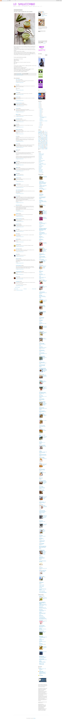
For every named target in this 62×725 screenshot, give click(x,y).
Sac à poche (40, 337)
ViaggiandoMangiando (19, 271)
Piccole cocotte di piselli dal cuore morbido (43, 117)
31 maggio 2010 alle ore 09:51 (19, 94)
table (38, 147)
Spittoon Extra (41, 615)
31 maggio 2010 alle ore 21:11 (19, 274)
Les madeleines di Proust (42, 368)
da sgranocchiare (40, 135)
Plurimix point (40, 171)
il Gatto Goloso (41, 265)
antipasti (40, 132)
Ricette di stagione (41, 172)
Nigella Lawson (41, 169)
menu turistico (41, 523)
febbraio (41, 124)
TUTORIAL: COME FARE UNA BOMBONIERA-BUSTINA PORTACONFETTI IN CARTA (42, 673)
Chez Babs (40, 587)
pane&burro (40, 322)
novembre (41, 109)
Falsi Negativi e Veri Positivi (42, 254)
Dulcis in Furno (41, 271)
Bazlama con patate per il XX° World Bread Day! (45, 218)
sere (16, 136)
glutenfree (42, 138)
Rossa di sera (41, 325)
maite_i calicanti (18, 79)
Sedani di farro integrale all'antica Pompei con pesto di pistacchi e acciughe (45, 370)
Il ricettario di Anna (41, 350)
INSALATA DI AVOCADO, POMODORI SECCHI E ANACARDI (42, 558)
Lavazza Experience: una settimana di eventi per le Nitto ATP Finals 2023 (43, 234)
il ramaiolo (40, 419)
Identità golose (41, 161)
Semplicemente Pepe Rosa (42, 454)
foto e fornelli (41, 395)
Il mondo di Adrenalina (42, 510)
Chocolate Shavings (41, 625)
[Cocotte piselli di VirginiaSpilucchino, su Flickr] (24, 44)
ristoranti (39, 146)
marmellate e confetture (41, 141)
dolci (46, 135)
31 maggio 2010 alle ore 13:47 (19, 251)
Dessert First (41, 609)
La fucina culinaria (41, 413)
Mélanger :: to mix (41, 663)
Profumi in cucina (41, 331)
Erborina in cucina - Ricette (42, 570)
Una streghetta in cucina (42, 392)
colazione (41, 133)
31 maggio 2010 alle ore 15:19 (19, 256)
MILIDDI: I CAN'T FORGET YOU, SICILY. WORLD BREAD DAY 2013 (45, 516)
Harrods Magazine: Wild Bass (42, 644)
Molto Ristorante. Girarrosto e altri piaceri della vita (45, 327)
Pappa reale (40, 236)
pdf (39, 144)
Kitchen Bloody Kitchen (42, 401)
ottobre (41, 110)
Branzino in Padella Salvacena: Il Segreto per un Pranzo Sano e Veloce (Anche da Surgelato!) (42, 183)
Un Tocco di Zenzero (41, 232)
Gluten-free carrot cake (41, 399)
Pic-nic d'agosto (44, 420)
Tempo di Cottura (41, 181)
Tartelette (40, 628)
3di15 (16, 161)
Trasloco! (40, 478)
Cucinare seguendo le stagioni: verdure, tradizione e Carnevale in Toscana (43, 202)
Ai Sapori (40, 175)
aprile (40, 122)
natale (46, 142)
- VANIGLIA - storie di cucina (42, 185)
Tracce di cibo (41, 204)
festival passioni (42, 136)
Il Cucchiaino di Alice (42, 362)
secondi (42, 146)
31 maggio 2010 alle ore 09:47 (19, 82)
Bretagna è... (41, 118)
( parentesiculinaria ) (18, 265)
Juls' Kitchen (41, 200)
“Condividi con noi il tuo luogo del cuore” (45, 437)
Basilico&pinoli (41, 504)
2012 (39, 105)
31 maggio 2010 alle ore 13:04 (19, 236)
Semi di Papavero (41, 386)
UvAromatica (41, 535)
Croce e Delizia (41, 486)
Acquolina (17, 244)
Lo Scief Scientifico (41, 543)
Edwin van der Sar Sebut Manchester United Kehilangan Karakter (42, 297)
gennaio (41, 125)
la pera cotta (40, 567)
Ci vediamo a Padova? (41, 541)
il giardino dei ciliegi (41, 210)
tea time (42, 147)
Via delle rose (41, 239)
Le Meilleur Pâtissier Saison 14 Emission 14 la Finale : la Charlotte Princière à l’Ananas (43, 605)
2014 (39, 103)
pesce (42, 144)
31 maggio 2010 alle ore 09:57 (19, 100)
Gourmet (40, 159)
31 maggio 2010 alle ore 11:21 (19, 202)
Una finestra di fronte (42, 469)
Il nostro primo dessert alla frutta (42, 455)
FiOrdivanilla (40, 538)
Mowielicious (41, 643)
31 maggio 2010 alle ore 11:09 (19, 193)
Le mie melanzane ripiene (44, 531)
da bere (42, 134)
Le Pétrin (40, 612)
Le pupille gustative (41, 529)
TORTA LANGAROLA (41, 237)
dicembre (41, 108)
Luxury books (40, 165)
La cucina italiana (41, 163)
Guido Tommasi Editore (42, 160)
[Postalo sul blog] (25, 73)
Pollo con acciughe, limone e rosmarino (45, 415)
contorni (39, 134)
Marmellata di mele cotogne (42, 521)
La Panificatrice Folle (42, 305)
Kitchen (40, 162)
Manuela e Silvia (18, 129)
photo (45, 144)
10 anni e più (40, 226)
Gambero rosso (41, 158)
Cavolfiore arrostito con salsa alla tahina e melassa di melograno (45, 403)
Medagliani (40, 167)
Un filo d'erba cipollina (42, 425)
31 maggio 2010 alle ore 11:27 (19, 216)
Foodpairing (40, 157)
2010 (39, 107)
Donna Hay (40, 155)
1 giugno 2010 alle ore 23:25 (19, 285)
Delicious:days (41, 636)
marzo (40, 123)
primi (42, 145)
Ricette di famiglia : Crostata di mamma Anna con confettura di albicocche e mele (45, 212)
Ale (16, 124)
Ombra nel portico (41, 259)
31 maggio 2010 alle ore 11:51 (19, 221)
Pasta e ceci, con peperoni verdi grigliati (45, 465)
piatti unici (39, 145)
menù (46, 141)
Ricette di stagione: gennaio (42, 274)
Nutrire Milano (40, 170)
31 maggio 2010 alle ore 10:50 (19, 175)
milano (42, 142)
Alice (16, 229)
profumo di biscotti (41, 407)
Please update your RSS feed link (43, 659)
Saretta (17, 92)
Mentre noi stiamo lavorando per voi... (45, 525)
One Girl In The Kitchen (19, 218)
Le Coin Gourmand (41, 317)
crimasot (17, 108)
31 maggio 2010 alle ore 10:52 (19, 181)
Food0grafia (40, 380)
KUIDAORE (40, 645)
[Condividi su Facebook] (26, 73)
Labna (40, 276)
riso (45, 145)
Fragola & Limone (41, 586)
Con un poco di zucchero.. (42, 311)
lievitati (43, 139)
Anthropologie (41, 675)
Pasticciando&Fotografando (42, 592)
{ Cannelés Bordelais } (41, 664)
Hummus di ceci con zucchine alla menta (45, 598)
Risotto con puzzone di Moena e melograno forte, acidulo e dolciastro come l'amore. (42, 512)
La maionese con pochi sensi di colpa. (45, 333)
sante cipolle (44, 472)
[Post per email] (22, 73)
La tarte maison (41, 194)
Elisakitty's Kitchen (41, 576)
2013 (39, 104)
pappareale (17, 258)
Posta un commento (17, 287)
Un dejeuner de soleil (42, 356)
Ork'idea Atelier (41, 671)
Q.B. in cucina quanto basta (42, 546)
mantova (44, 140)
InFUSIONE (40, 295)
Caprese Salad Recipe (41, 616)
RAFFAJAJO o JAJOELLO (42, 502)
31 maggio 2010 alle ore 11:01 (19, 187)
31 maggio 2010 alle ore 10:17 (19, 141)
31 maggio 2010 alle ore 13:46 (19, 246)
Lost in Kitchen (41, 299)
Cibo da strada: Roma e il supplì (42, 323)
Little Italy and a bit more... (42, 480)
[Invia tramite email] (24, 73)
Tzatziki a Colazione (41, 457)
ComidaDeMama (41, 582)
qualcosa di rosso (41, 374)
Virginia (17, 167)
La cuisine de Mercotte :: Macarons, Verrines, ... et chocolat (42, 603)
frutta (44, 137)
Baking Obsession (41, 656)
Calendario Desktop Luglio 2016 (44, 382)
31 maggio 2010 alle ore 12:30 (19, 231)
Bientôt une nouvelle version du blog (45, 358)
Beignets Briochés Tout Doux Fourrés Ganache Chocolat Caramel (42, 614)
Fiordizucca (40, 463)
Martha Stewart (41, 166)
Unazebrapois (17, 281)
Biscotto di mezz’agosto (41, 186)
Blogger (34, 718)
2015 (39, 102)
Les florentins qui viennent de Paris (43, 568)
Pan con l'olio (41, 520)
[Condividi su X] (26, 73)
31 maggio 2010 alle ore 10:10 (19, 116)
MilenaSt (17, 114)
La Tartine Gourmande (42, 617)
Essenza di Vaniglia (41, 343)
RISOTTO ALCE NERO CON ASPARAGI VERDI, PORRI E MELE (42, 548)
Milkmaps (40, 168)
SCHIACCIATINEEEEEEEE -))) (42, 257)
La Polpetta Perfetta (41, 550)
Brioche (44, 490)
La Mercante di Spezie (42, 256)
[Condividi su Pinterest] (27, 73)
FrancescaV (40, 222)
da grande (40, 514)
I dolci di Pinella (41, 188)
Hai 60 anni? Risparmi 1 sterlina (42, 411)
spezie (46, 146)
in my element (41, 620)
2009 (39, 126)
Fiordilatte (40, 451)
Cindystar (40, 216)
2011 (39, 106)
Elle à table (40, 156)
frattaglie (42, 137)
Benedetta (17, 213)
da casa (45, 134)
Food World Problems (41, 639)
